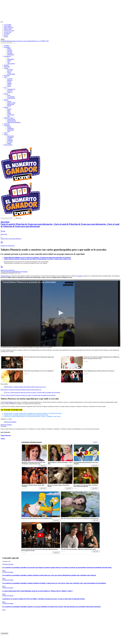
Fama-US (9, 92)
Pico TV (6, 35)
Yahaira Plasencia (5, 276)
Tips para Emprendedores (13, 122)
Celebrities (10, 140)
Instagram (9, 80)
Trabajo (9, 113)
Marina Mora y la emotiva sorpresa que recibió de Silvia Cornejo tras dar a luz (21, 389)
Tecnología (7, 125)
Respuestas (7, 75)
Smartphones (10, 130)
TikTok (9, 84)
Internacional (10, 54)
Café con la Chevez (9, 30)
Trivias (5, 132)
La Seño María (11, 74)
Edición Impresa (8, 144)
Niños (8, 111)
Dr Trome (9, 142)
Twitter (9, 81)
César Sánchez (8, 26)
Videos (6, 134)
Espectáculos (7, 56)
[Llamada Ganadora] (21, 181)
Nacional (9, 51)
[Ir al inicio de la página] (4, 633)
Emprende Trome (8, 118)
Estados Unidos (11, 102)
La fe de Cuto (7, 32)
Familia (6, 107)
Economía (10, 53)
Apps (8, 131)
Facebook (9, 78)
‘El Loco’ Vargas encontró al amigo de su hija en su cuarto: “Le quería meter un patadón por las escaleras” (28, 395)
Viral (5, 77)
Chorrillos (79, 276)
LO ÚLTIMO (7, 24)
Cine (8, 62)
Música (9, 60)
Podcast (6, 36)
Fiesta (8, 95)
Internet (9, 127)
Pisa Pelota (7, 33)
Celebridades (10, 59)
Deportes (6, 65)
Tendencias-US (11, 89)
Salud (8, 110)
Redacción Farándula (21, 271)
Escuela (9, 109)
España (9, 101)
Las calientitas (11, 96)
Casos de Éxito (11, 119)
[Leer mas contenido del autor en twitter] (3, 426)
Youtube (9, 83)
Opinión (6, 68)
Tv (8, 57)
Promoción (7, 123)
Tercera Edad (10, 114)
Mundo (6, 100)
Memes (9, 86)
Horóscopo (7, 66)
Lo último (6, 45)
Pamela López (7, 29)
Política (9, 48)
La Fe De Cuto (11, 98)
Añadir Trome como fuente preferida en (11, 238)
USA (5, 87)
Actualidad (7, 47)
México (9, 105)
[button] (18, 218)
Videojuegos (10, 128)
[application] (60, 313)
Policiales (9, 50)
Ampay (9, 72)
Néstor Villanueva (8, 27)
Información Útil (11, 121)
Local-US (9, 90)
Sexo (8, 116)
